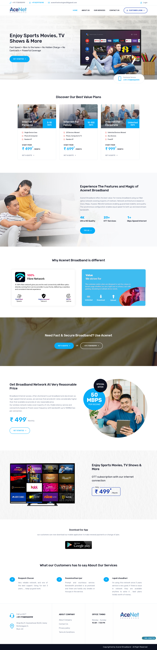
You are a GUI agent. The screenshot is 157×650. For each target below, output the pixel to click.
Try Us (86, 230)
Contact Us (114, 10)
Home (75, 10)
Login (145, 3)
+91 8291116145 (38, 3)
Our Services (99, 10)
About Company (65, 620)
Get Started (18, 59)
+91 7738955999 (131, 80)
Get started (18, 431)
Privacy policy (64, 628)
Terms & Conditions (67, 632)
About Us (86, 10)
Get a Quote (27, 155)
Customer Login (135, 10)
